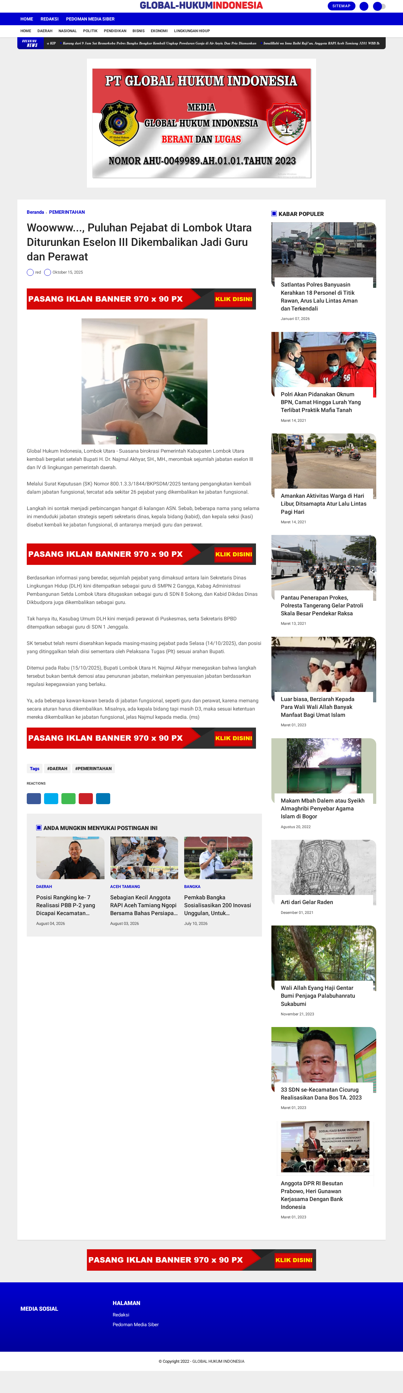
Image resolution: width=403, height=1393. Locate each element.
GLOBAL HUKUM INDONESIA (218, 1361)
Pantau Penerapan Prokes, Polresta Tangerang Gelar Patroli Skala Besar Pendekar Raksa (322, 605)
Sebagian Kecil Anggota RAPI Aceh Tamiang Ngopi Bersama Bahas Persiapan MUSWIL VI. (143, 905)
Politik (90, 31)
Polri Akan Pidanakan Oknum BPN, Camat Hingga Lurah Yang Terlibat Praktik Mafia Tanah (321, 402)
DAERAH (58, 768)
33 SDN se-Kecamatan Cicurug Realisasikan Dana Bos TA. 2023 (321, 1093)
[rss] (82, 1320)
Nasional (68, 31)
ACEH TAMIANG (125, 886)
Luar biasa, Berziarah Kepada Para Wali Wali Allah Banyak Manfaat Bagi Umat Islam (318, 707)
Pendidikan (115, 31)
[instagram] (36, 6)
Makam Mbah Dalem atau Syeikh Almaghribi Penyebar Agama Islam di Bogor (323, 808)
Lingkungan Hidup (192, 31)
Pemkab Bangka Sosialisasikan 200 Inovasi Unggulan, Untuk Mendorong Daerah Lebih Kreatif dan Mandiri (217, 905)
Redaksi (50, 18)
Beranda (35, 212)
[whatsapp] (68, 798)
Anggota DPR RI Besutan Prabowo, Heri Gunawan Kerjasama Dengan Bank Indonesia (312, 1195)
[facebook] (19, 6)
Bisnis (139, 31)
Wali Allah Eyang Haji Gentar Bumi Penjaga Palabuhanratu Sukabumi (318, 995)
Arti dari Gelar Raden (307, 902)
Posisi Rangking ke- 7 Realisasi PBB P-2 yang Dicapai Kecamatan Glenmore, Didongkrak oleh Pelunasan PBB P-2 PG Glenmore (70, 905)
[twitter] (28, 6)
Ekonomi (159, 31)
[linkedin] (103, 798)
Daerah (44, 31)
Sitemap (341, 6)
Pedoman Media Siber (90, 18)
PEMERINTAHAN (67, 212)
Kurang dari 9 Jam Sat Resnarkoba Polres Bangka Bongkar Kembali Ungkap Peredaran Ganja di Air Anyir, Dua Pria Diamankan (130, 43)
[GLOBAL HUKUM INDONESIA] (201, 9)
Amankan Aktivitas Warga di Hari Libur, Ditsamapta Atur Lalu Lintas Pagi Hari (323, 503)
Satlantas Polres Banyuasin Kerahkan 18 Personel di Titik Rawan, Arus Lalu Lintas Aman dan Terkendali (319, 296)
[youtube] (45, 6)
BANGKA (192, 886)
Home (26, 18)
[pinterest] (86, 798)
